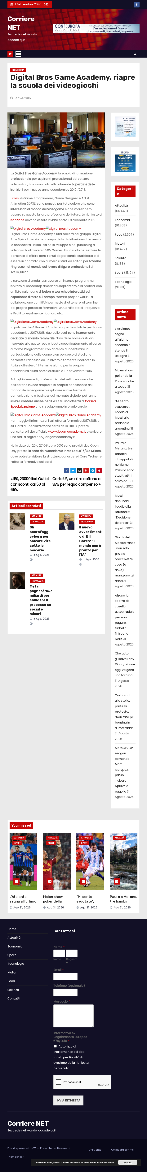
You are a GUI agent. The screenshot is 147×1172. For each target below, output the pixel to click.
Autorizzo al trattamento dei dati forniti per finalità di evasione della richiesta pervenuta (71, 1057)
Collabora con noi (122, 1150)
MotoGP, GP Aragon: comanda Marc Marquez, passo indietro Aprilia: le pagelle (124, 770)
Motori (120, 243)
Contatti (13, 998)
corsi (15, 198)
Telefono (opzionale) (69, 986)
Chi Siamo (95, 1150)
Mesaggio (61, 1002)
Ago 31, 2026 (22, 907)
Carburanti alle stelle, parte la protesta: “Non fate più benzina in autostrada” (124, 711)
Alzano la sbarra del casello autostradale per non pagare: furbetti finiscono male (124, 617)
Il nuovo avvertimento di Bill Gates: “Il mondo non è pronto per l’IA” (90, 541)
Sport (119, 272)
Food (118, 234)
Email (58, 970)
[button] (135, 53)
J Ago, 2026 (41, 555)
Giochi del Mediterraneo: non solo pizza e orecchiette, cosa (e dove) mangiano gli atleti (125, 559)
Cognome (71, 961)
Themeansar (15, 1157)
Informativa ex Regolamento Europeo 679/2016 (70, 1037)
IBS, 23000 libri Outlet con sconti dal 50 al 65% (30, 484)
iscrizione (17, 220)
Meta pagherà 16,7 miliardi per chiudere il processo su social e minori (41, 600)
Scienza (120, 258)
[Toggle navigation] (18, 54)
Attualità (36, 516)
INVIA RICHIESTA (68, 1100)
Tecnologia (18, 70)
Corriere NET (28, 1123)
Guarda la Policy (105, 1162)
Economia (122, 220)
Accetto (127, 1162)
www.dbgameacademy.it (67, 431)
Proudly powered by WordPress (27, 1148)
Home (11, 929)
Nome (59, 947)
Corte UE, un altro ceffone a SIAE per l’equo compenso (76, 481)
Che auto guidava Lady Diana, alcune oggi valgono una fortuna (125, 664)
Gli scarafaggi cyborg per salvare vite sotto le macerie (40, 538)
